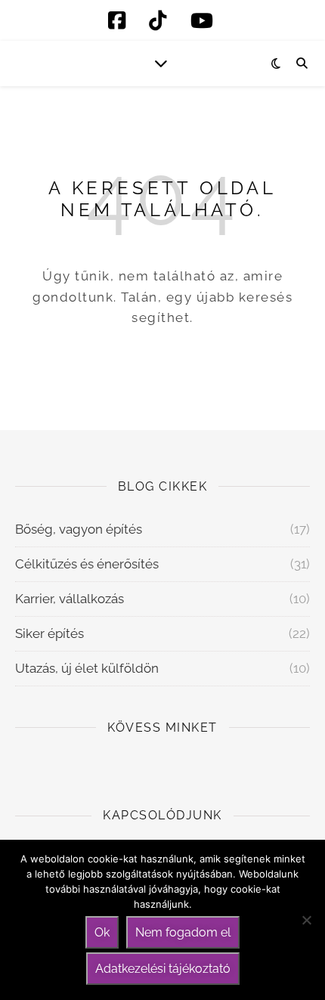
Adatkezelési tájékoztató (163, 968)
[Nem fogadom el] (306, 919)
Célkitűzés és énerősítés (87, 563)
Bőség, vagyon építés (78, 529)
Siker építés (49, 633)
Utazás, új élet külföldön (87, 668)
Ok (102, 932)
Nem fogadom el (183, 932)
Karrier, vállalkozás (69, 598)
